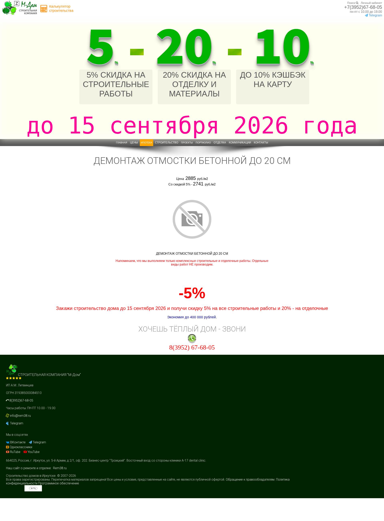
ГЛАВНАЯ (121, 142)
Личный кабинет (371, 2)
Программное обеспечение (58, 483)
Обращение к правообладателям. (250, 479)
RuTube (15, 452)
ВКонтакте (17, 442)
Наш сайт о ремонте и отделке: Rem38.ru (36, 468)
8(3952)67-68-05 (21, 400)
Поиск (351, 2)
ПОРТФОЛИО (203, 142)
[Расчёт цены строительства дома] (44, 9)
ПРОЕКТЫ (187, 142)
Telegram (16, 423)
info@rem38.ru (20, 416)
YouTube (33, 452)
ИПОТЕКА (146, 142)
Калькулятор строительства (61, 8)
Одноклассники (20, 447)
